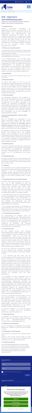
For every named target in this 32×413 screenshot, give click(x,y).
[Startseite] (6, 6)
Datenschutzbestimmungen (15, 371)
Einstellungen (16, 402)
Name (3, 364)
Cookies (16, 408)
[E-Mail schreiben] (26, 1)
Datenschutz (11, 408)
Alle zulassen (15, 405)
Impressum (21, 408)
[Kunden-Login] (29, 1)
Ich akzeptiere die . (12, 371)
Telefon (4, 368)
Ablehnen (16, 399)
